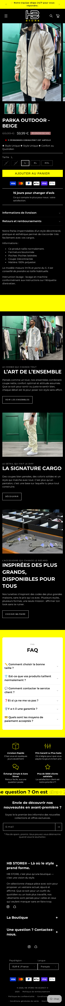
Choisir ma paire (15, 614)
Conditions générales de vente (24, 1001)
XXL (47, 163)
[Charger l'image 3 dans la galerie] (33, 109)
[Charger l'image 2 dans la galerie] (21, 109)
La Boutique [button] (17, 918)
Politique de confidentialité (21, 996)
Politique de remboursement (36, 992)
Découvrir (12, 496)
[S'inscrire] (58, 827)
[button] (6, 16)
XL (35, 163)
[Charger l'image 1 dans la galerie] (9, 109)
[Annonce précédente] (6, 4)
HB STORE (29, 988)
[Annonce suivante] (59, 4)
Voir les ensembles (17, 400)
